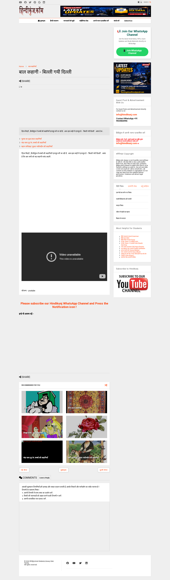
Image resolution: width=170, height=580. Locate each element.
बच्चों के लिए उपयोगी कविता (128, 257)
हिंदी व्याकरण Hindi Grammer (130, 236)
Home (21, 66)
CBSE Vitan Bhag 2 (127, 255)
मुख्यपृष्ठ (42, 21)
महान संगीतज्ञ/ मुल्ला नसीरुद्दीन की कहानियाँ (36, 146)
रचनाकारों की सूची (68, 21)
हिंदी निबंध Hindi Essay (128, 240)
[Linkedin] (44, 2)
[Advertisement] (64, 44)
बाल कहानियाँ (32, 66)
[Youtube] (20, 2)
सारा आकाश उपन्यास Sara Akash (131, 252)
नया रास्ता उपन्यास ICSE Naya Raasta (132, 247)
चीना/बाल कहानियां (75, 408)
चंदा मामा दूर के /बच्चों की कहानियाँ (33, 142)
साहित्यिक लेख (83, 21)
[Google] (39, 2)
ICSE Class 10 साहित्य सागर (129, 241)
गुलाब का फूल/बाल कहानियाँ (31, 139)
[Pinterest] (35, 2)
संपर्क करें (116, 21)
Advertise (128, 21)
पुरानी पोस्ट (104, 470)
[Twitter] (30, 2)
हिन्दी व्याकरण (54, 21)
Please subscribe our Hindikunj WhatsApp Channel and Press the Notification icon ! (64, 305)
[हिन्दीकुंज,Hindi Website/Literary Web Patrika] (31, 15)
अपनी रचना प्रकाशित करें (101, 21)
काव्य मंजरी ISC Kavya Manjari (130, 250)
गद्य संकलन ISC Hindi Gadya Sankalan (133, 248)
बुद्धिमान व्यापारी (28, 408)
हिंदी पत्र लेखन (125, 238)
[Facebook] (25, 2)
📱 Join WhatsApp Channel (132, 51)
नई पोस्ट (24, 470)
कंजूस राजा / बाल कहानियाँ (33, 433)
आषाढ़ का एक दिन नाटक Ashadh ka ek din (133, 254)
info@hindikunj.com (126, 114)
